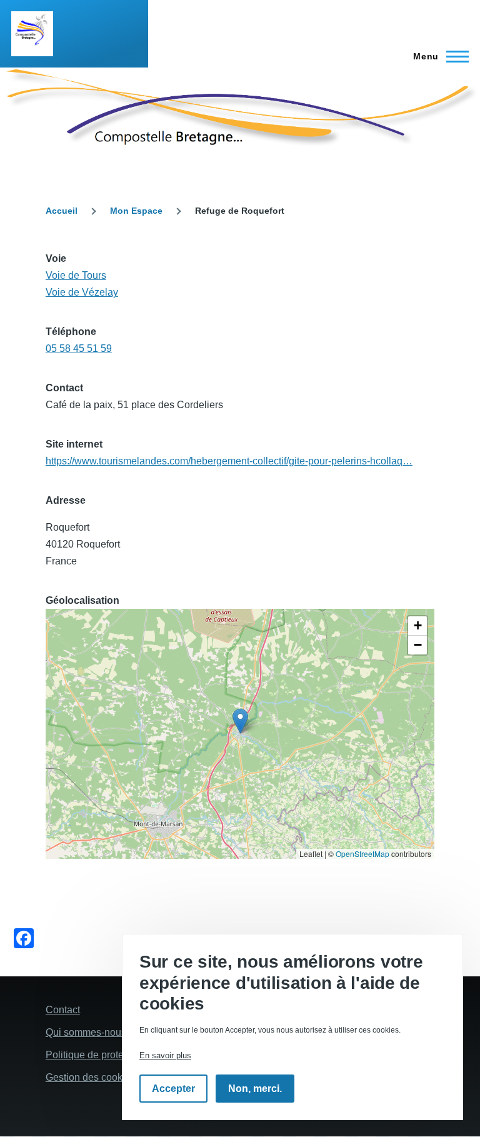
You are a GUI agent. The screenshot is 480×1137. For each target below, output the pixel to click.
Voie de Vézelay (82, 292)
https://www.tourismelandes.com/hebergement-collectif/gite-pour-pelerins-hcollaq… (229, 461)
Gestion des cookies (91, 1077)
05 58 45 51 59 (79, 348)
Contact (63, 1009)
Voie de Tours (76, 275)
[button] (240, 721)
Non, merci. (255, 1088)
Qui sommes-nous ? (90, 1032)
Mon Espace (136, 211)
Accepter (173, 1088)
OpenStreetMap (362, 853)
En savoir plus (165, 1055)
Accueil (62, 211)
